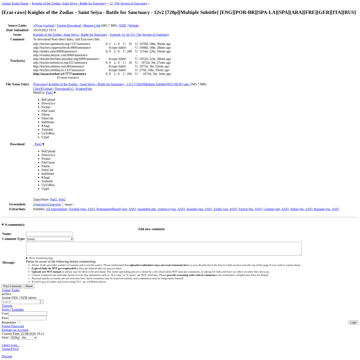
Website (133, 25)
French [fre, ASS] (250, 209)
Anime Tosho (11, 290)
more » (69, 204)
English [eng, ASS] (82, 209)
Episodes (18, 309)
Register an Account (15, 330)
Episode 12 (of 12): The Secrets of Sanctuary (139, 34)
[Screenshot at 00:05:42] (54, 204)
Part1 (49, 92)
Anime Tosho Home (15, 3)
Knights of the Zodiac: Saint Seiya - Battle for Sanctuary (69, 3)
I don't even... (11, 345)
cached (48, 25)
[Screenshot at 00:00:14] (40, 204)
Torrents (7, 306)
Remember (9, 322)
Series (6, 309)
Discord (7, 356)
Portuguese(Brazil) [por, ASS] (116, 209)
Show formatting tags (41, 257)
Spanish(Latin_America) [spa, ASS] (161, 209)
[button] (63, 204)
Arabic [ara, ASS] (225, 209)
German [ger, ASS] (276, 209)
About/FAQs (10, 349)
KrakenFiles (84, 89)
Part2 (38, 144)
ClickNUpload (42, 89)
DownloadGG (64, 89)
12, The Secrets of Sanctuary (128, 3)
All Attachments (56, 209)
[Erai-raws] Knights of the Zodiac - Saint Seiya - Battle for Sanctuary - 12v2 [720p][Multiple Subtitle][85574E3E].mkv (111, 84)
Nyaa (37, 25)
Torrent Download (69, 25)
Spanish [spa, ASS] (199, 209)
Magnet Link (91, 25)
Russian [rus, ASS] (326, 209)
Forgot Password (13, 326)
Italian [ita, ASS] (301, 209)
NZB (122, 25)
